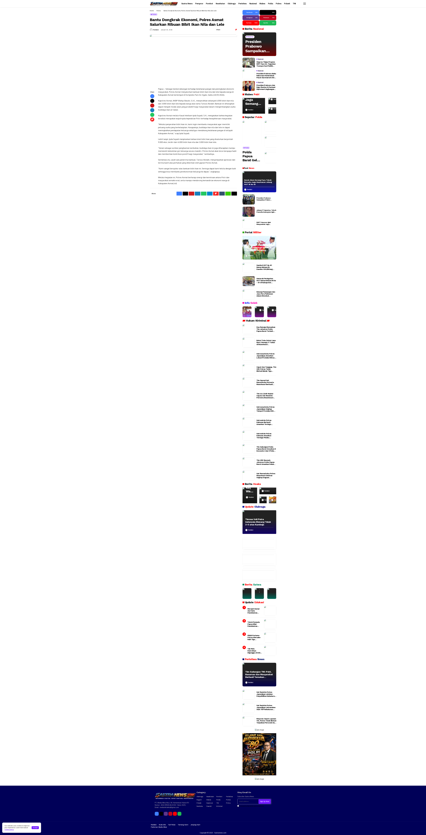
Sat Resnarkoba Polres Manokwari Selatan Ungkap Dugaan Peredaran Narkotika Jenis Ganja (265, 476)
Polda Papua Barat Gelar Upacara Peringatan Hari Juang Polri (251, 156)
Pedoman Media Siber (159, 827)
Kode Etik (162, 825)
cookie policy (9, 829)
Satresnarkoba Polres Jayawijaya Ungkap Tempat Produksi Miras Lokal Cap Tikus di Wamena (266, 409)
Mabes (208, 800)
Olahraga (200, 796)
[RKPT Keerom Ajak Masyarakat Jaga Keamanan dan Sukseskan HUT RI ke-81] (249, 224)
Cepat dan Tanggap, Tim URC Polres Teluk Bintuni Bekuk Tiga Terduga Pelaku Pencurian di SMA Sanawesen (266, 369)
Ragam (199, 800)
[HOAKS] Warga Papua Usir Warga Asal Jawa (250, 487)
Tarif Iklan (171, 825)
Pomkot (219, 796)
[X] (161, 814)
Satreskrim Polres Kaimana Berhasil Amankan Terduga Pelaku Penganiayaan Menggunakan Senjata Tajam (265, 422)
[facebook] (157, 814)
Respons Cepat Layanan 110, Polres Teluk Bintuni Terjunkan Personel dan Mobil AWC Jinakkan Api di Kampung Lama (266, 721)
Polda (218, 800)
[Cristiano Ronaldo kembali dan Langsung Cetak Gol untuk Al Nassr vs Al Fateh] (257, 574)
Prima (228, 803)
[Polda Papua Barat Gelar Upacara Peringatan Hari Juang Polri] (252, 132)
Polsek (199, 803)
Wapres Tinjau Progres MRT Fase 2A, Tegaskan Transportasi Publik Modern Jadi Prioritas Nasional (266, 64)
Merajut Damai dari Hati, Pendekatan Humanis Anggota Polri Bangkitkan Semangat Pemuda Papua (255, 611)
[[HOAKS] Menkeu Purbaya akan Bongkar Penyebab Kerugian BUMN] (263, 500)
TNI (217, 803)
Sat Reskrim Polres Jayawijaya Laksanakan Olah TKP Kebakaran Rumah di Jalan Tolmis (265, 707)
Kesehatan (210, 796)
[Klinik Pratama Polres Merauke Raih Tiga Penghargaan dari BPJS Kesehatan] (270, 637)
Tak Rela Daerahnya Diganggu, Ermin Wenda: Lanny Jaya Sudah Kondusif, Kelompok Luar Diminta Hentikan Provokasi (254, 651)
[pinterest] (170, 814)
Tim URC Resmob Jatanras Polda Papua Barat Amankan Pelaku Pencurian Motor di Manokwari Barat (265, 462)
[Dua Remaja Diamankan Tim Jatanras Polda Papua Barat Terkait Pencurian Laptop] (249, 329)
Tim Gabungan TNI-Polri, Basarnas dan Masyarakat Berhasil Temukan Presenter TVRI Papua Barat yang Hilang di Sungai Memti (259, 674)
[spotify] (179, 814)
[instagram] (166, 814)
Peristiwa (229, 796)
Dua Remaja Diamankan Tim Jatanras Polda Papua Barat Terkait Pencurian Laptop (265, 329)
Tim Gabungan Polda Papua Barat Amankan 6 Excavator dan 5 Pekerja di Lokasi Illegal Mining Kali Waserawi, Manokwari (266, 449)
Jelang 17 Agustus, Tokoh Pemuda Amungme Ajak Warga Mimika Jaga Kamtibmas (266, 211)
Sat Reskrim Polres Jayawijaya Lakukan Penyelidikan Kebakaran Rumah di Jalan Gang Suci (266, 694)
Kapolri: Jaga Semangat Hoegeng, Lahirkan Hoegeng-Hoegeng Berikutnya (253, 100)
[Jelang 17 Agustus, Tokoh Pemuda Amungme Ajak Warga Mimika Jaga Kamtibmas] (249, 212)
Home (152, 11)
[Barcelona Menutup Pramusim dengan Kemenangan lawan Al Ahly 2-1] (257, 543)
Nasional (209, 803)
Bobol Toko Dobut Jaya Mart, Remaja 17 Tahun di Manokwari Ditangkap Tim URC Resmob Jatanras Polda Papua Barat (266, 342)
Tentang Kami (183, 825)
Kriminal (219, 806)
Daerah (209, 806)
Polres (159, 11)
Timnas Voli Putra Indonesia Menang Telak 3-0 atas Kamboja (258, 522)
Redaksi (156, 30)
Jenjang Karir (195, 825)
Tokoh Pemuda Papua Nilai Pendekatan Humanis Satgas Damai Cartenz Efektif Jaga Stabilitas (254, 624)
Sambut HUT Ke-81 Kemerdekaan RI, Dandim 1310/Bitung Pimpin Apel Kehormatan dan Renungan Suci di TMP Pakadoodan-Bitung (265, 267)
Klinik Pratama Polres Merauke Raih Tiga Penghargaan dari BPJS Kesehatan (255, 637)
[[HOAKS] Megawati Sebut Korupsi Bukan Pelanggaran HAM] (272, 500)
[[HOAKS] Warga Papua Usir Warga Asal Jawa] (250, 495)
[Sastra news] (164, 4)
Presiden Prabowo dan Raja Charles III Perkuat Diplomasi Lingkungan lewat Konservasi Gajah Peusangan (265, 87)
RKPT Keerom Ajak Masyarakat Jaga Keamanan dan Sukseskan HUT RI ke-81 (265, 223)
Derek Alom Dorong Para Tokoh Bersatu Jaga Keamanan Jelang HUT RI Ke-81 (258, 182)
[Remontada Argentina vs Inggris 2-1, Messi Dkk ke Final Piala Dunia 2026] (257, 559)
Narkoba (200, 806)
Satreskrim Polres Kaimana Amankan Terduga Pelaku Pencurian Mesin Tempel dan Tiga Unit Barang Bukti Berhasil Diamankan (265, 436)
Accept (35, 827)
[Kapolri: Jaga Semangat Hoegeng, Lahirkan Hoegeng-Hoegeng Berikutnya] (254, 106)
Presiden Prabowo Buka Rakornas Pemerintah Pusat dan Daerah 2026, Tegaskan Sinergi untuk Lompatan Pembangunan (266, 76)
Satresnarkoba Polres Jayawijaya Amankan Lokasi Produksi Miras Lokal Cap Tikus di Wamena (265, 356)
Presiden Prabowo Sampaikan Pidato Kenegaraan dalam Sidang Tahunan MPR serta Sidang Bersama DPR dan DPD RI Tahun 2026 (258, 46)
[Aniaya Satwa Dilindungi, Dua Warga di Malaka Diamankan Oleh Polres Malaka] (259, 593)
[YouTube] (175, 814)
